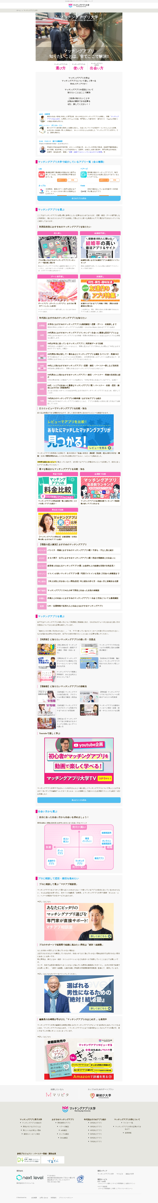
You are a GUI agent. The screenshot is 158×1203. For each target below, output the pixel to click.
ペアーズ (84, 169)
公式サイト (61, 180)
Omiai (82, 186)
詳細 (72, 180)
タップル (42, 186)
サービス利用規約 (118, 1183)
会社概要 (34, 1197)
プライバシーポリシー (124, 1188)
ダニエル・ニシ (50, 125)
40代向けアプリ (96, 1130)
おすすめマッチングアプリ (63, 1119)
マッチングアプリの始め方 (32, 1123)
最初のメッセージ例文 (32, 1134)
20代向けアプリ (96, 1123)
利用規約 (53, 1197)
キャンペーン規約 (104, 1183)
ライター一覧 (128, 1123)
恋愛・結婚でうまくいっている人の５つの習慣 (85, 152)
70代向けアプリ (96, 1141)
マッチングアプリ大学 (106, 1174)
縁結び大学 (130, 1174)
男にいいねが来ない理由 (32, 1130)
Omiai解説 (64, 1138)
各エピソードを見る (79, 800)
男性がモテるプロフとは (32, 1126)
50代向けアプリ (96, 1134)
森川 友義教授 (50, 141)
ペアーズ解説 (64, 1126)
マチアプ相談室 (102, 1186)
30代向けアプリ (96, 1126)
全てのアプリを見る (79, 198)
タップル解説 (64, 1134)
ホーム (19, 10)
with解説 (64, 1130)
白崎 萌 (44, 114)
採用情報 (128, 1133)
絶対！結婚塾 (102, 1181)
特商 (113, 1188)
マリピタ (119, 1174)
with (40, 169)
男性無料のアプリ (63, 1123)
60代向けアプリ (96, 1138)
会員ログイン (130, 1183)
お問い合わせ (44, 1197)
